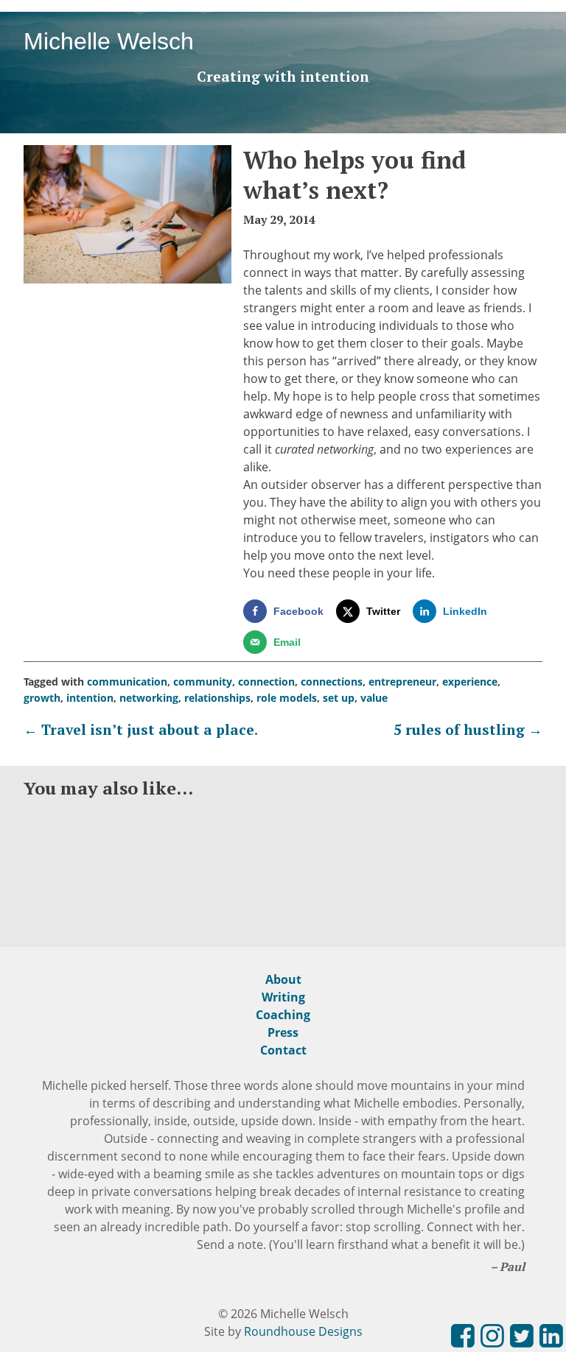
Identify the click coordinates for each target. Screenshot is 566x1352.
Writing (283, 997)
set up (338, 698)
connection (266, 682)
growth (42, 698)
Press (283, 1032)
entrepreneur (402, 682)
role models (286, 698)
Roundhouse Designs (303, 1331)
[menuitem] (463, 1338)
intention (89, 698)
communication (127, 682)
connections (332, 682)
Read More (71, 905)
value (374, 698)
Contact (283, 1050)
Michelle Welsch (109, 41)
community (202, 682)
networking (148, 698)
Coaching (283, 1015)
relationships (217, 698)
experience (469, 682)
